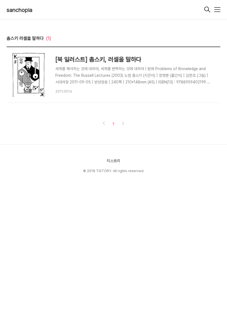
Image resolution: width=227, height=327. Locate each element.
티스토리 (113, 161)
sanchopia (19, 10)
